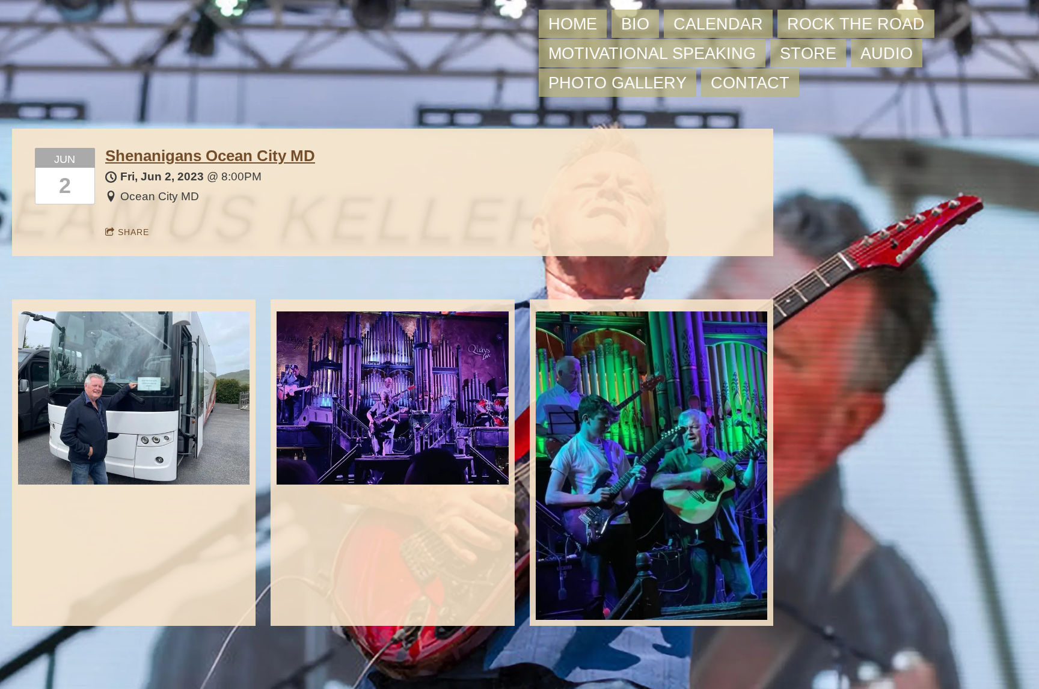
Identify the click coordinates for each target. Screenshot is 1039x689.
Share (133, 232)
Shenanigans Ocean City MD (210, 156)
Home (572, 23)
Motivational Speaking (652, 53)
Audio (886, 53)
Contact (750, 82)
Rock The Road (856, 23)
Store (808, 53)
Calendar (718, 23)
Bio (635, 23)
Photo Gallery (617, 82)
